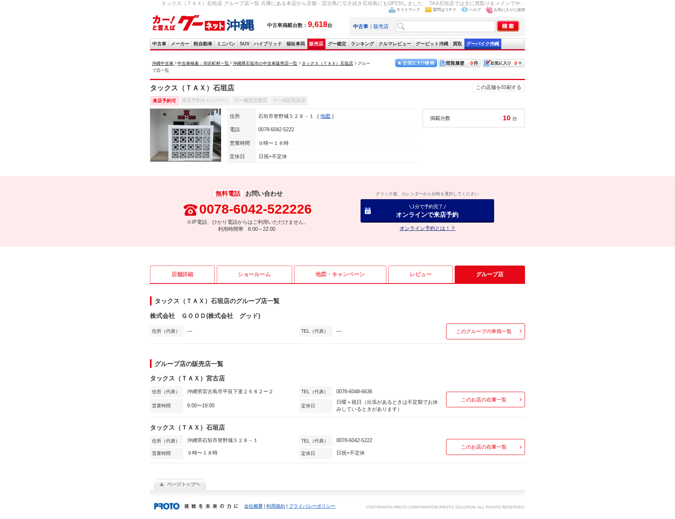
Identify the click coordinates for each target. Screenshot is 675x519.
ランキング (362, 43)
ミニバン (226, 43)
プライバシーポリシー (312, 506)
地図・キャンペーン (340, 274)
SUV (245, 43)
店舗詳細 (182, 274)
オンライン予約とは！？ (427, 228)
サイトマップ (408, 9)
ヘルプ (475, 9)
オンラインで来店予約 (427, 211)
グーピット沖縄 (432, 43)
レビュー (421, 274)
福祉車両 (295, 43)
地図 (325, 116)
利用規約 (275, 506)
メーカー (180, 43)
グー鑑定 (337, 43)
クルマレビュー (395, 43)
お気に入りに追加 (509, 9)
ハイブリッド (268, 43)
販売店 (381, 26)
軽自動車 (203, 43)
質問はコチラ (444, 9)
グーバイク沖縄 (482, 43)
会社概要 (253, 506)
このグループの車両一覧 (484, 331)
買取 (457, 43)
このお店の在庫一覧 (484, 400)
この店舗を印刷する (498, 87)
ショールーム (254, 274)
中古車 (159, 43)
